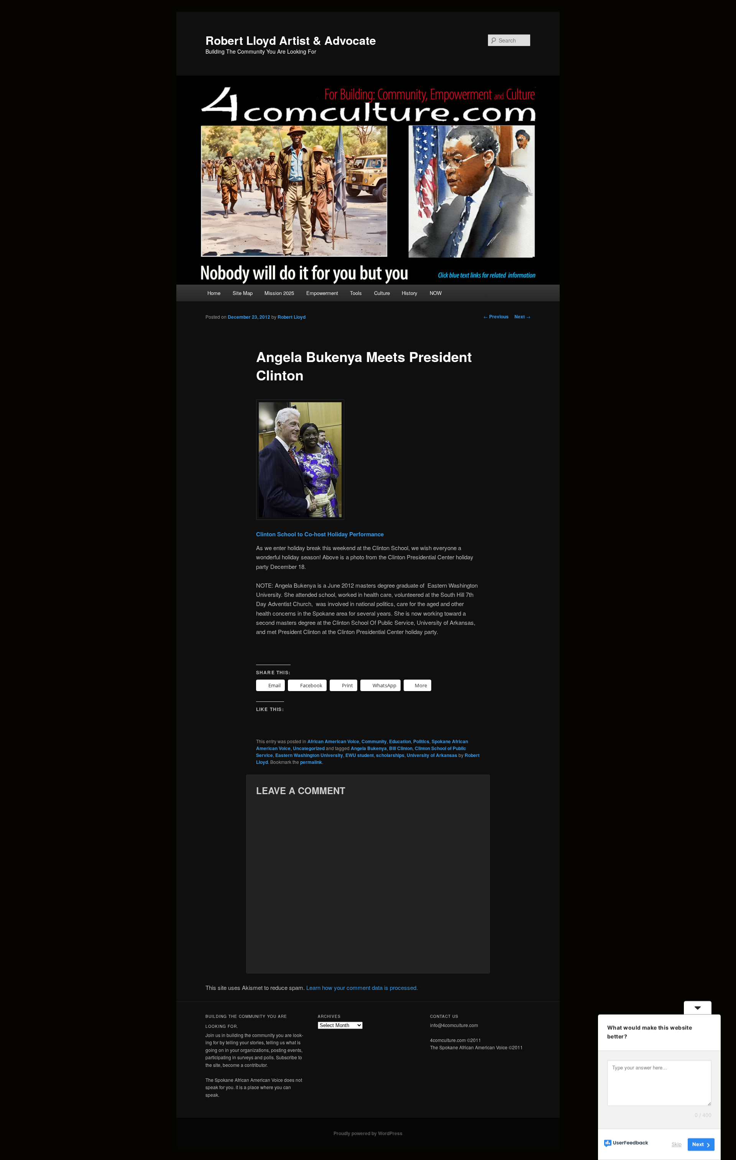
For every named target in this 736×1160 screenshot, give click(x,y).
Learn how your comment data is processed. (362, 987)
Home (213, 293)
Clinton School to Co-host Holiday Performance (320, 534)
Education (400, 741)
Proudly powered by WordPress (368, 1133)
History (409, 293)
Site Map (243, 293)
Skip (677, 1144)
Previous (496, 316)
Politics (421, 741)
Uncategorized (309, 748)
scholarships (390, 755)
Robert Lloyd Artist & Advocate (290, 40)
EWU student (359, 755)
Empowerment (322, 293)
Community (374, 741)
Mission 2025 (279, 293)
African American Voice (333, 741)
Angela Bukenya (369, 748)
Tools (356, 293)
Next (522, 316)
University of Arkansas (432, 755)
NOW (436, 293)
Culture (382, 293)
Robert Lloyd (292, 316)
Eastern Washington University (309, 755)
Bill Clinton (400, 748)
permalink (311, 762)
